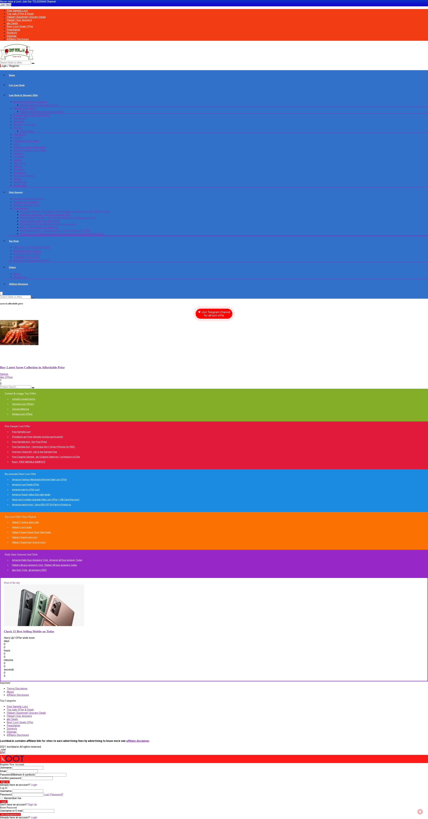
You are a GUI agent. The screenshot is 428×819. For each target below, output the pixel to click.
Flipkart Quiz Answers (19, 20)
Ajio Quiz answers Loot (26, 205)
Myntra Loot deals (24, 124)
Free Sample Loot (17, 10)
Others (12, 267)
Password (17, 774)
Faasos (17, 166)
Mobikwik (18, 121)
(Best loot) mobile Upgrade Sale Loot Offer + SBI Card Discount (45, 499)
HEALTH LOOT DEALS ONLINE (31, 247)
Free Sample (20, 208)
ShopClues (19, 172)
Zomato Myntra (20, 409)
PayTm (17, 127)
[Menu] (1, 293)
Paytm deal (27, 131)
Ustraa (17, 179)
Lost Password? (53, 794)
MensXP (18, 153)
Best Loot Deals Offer (20, 26)
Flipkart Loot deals (24, 108)
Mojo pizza (19, 163)
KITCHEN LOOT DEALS (27, 254)
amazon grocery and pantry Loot (39, 105)
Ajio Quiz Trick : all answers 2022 (29, 570)
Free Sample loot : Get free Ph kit (40, 221)
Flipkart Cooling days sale (25, 522)
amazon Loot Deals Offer (25, 484)
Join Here (5, 4)
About (17, 273)
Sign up (5, 782)
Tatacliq (18, 169)
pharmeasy (19, 134)
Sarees (4, 374)
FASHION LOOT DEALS (27, 250)
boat (16, 144)
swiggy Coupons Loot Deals (29, 150)
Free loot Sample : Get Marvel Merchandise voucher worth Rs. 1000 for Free (65, 211)
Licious (17, 137)
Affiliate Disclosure (18, 39)
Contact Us (20, 277)
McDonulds (20, 185)
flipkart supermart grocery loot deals (41, 111)
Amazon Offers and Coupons (30, 101)
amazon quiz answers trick (28, 198)
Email (3, 771)
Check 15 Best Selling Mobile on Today (29, 631)
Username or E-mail (11, 810)
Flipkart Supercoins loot (24, 537)
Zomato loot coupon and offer (31, 115)
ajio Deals (12, 23)
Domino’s (12, 32)
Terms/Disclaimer (17, 688)
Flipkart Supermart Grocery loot (29, 542)
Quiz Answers (16, 192)
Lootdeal (18, 156)
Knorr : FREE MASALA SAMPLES (39, 227)
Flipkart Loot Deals (22, 527)
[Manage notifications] (420, 811)
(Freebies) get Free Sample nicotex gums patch (48, 224)
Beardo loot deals (23, 175)
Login (4, 801)
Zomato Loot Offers (23, 404)
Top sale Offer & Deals (20, 13)
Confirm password (10, 778)
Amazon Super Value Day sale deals (31, 494)
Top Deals (14, 241)
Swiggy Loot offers (22, 414)
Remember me (12, 798)
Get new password (10, 814)
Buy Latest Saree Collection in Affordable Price (32, 367)
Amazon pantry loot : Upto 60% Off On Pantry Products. (41, 504)
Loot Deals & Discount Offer (23, 95)
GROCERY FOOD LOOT (26, 257)
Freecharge (13, 29)
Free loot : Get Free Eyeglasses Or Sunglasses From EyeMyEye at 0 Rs (61, 233)
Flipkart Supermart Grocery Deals (26, 17)
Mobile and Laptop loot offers (31, 260)
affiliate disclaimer (137, 740)
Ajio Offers (6, 377)
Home (12, 75)
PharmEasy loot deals (26, 140)
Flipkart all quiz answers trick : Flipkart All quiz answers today (44, 565)
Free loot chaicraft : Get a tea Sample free (45, 214)
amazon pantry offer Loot (26, 489)
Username (6, 767)
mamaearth (20, 118)
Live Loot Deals (17, 85)
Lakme (17, 160)
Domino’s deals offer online (29, 147)
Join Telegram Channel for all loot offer (215, 313)
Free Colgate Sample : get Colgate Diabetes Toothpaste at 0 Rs (58, 217)
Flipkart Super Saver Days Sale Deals (31, 532)
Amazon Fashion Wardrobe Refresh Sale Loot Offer (39, 479)
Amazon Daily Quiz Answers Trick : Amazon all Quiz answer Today (47, 560)
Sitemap (12, 36)
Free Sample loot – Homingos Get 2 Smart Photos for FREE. (55, 230)
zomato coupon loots (23, 399)
